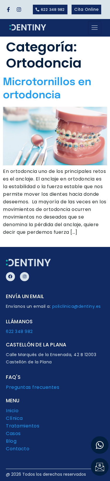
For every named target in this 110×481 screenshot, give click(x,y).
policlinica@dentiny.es (76, 306)
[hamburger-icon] (94, 28)
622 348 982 (19, 331)
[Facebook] (10, 276)
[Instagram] (24, 276)
